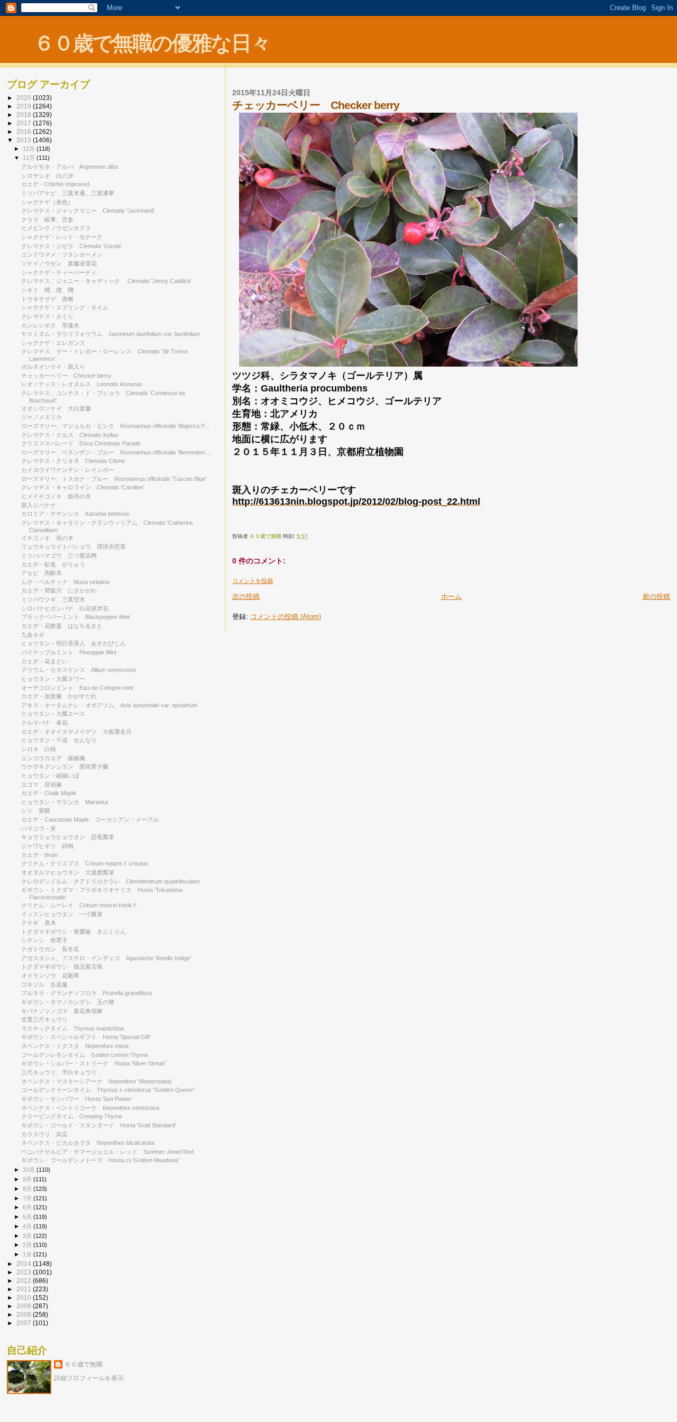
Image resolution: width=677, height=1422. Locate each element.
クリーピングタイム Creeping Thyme (71, 1116)
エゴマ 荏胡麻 (41, 784)
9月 (28, 1179)
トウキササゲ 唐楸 (47, 299)
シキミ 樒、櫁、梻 (47, 290)
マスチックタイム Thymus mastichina (72, 1028)
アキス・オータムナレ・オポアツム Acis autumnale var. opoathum (109, 705)
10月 (29, 1169)
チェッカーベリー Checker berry (66, 375)
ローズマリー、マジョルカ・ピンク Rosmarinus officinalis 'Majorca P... (115, 426)
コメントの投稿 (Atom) (285, 617)
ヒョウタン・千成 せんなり (59, 740)
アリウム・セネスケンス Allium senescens (81, 670)
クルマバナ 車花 (44, 722)
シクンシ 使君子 (44, 940)
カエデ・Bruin (39, 855)
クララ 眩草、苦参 (47, 219)
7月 (28, 1198)
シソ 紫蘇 (35, 810)
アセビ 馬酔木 (41, 573)
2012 (24, 1280)
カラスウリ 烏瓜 (44, 1134)
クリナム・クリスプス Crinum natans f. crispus (84, 863)
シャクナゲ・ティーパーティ (59, 272)
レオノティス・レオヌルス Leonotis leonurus (81, 384)
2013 (24, 1272)
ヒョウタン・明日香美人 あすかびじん (73, 643)
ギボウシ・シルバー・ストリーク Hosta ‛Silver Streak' (93, 1063)
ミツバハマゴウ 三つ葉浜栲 (59, 555)
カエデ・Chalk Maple (48, 793)
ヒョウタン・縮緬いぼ (50, 775)
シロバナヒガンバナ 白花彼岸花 (64, 608)
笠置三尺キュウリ (47, 1019)
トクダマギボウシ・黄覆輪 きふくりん (73, 931)
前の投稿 (656, 596)
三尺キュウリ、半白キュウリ (59, 1072)
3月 (28, 1236)
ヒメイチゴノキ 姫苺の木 (56, 496)
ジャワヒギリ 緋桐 (47, 846)
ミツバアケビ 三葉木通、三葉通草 (67, 193)
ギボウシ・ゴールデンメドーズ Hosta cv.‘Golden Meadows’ (100, 1160)
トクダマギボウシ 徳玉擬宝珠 (62, 966)
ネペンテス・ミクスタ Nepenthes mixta (75, 1046)
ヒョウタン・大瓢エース (53, 713)
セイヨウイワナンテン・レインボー (67, 470)
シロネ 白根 (38, 749)
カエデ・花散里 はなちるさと (62, 626)
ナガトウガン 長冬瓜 (50, 949)
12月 (29, 148)
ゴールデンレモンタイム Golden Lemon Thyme (84, 1055)
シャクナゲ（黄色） (47, 202)
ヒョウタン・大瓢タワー (53, 679)
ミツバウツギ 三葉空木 (53, 599)
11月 (29, 157)
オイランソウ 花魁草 (50, 975)
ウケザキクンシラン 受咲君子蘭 (64, 766)
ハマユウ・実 (38, 828)
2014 (24, 1263)
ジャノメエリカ (44, 417)
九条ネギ (32, 635)
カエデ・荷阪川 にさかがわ (59, 590)
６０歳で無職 (84, 1364)
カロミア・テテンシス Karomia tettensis (75, 514)
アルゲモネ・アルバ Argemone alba (69, 166)
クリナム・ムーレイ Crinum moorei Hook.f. (79, 905)
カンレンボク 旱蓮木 (50, 325)
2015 (24, 139)
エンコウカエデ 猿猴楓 (53, 758)
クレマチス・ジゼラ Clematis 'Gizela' (71, 246)
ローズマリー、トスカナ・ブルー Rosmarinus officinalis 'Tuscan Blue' (113, 479)
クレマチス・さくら (47, 316)
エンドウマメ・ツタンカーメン (62, 254)
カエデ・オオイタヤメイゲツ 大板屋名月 (76, 731)
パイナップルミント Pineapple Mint (68, 652)
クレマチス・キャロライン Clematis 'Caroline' (82, 487)
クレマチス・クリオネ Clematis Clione (73, 461)
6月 (28, 1207)
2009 (24, 1305)
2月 (28, 1245)
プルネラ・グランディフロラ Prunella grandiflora (86, 993)
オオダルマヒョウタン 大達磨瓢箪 (67, 872)
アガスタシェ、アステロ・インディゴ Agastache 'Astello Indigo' (106, 958)
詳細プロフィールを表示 (89, 1378)
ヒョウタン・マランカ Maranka (64, 802)
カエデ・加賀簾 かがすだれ (59, 696)
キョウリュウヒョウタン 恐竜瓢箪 (67, 837)
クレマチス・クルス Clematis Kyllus (69, 435)
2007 (24, 1322)
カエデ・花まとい (44, 661)
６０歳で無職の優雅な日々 (152, 43)
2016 (24, 131)
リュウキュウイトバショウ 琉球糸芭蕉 (73, 546)
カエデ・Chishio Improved (55, 184)
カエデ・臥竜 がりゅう (53, 564)
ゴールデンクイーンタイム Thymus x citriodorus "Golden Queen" (108, 1090)
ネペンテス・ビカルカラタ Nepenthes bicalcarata (87, 1143)
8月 (28, 1189)
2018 (24, 114)
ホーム (451, 596)
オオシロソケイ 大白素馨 (56, 408)
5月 (28, 1217)
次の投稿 (246, 596)
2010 (24, 1297)
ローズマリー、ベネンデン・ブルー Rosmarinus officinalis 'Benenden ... (116, 452)
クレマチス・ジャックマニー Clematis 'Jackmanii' (87, 210)
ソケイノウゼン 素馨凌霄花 (59, 263)
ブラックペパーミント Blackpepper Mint (75, 617)
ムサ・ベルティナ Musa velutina (65, 582)
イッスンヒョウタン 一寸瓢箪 (62, 914)
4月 (28, 1226)
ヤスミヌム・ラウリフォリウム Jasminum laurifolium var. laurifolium (110, 334)
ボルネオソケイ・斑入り (53, 366)
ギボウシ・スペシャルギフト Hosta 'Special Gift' (86, 1037)
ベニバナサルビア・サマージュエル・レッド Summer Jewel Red (107, 1151)
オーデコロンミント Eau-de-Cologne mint (77, 688)
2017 (24, 123)
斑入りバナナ (38, 505)
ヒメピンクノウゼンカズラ (56, 228)
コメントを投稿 (252, 581)
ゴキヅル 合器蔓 (44, 984)
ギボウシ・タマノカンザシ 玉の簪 (67, 1002)
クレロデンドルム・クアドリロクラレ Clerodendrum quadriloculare (110, 881)
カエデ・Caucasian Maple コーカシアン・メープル (90, 819)
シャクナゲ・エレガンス (53, 343)
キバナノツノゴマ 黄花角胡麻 (62, 1011)
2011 (24, 1289)
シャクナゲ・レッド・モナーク (62, 237)
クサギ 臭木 (38, 922)
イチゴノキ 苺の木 (47, 538)
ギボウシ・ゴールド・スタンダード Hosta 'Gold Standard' (98, 1125)
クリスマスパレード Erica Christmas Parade (81, 443)
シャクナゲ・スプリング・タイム (64, 307)
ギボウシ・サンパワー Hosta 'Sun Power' (76, 1099)
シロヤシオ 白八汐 (47, 175)
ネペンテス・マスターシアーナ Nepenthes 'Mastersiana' (96, 1081)
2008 (24, 1314)
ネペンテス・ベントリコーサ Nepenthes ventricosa (90, 1108)
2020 (24, 97)
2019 (24, 106)
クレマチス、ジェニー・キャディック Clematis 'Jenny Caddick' (106, 281)
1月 (28, 1254)
